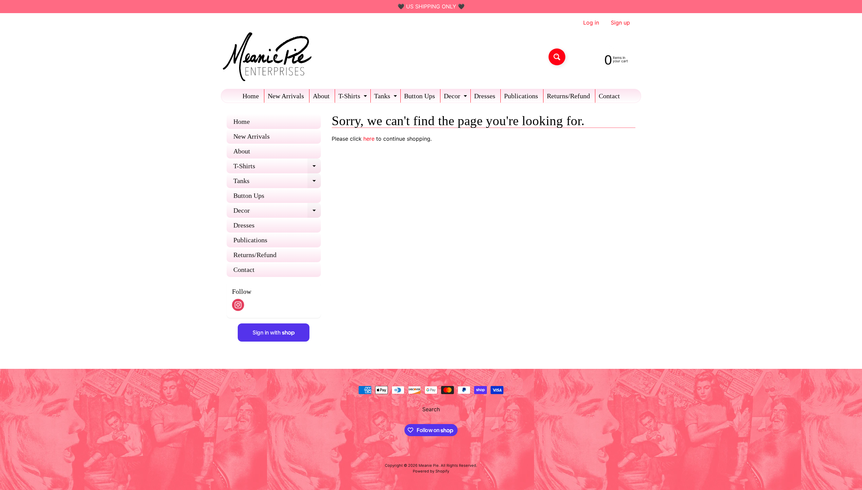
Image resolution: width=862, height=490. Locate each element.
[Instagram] (238, 305)
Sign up (620, 22)
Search (431, 409)
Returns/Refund (568, 96)
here (368, 138)
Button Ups (419, 96)
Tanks (386, 97)
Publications (521, 96)
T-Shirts (353, 97)
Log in (591, 22)
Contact (609, 96)
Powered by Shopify (431, 471)
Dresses (484, 96)
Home (250, 96)
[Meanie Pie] (269, 56)
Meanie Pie (429, 465)
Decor (456, 97)
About (321, 96)
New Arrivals (286, 96)
